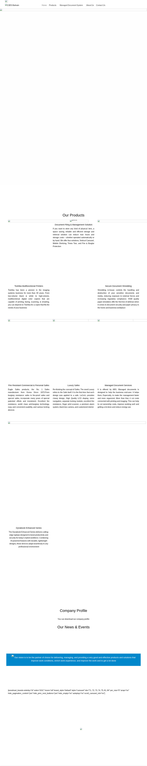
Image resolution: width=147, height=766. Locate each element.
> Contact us (10, 749)
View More (28, 313)
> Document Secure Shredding (52, 752)
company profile (82, 619)
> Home (8, 736)
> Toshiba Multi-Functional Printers (54, 736)
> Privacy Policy (11, 755)
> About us (9, 742)
